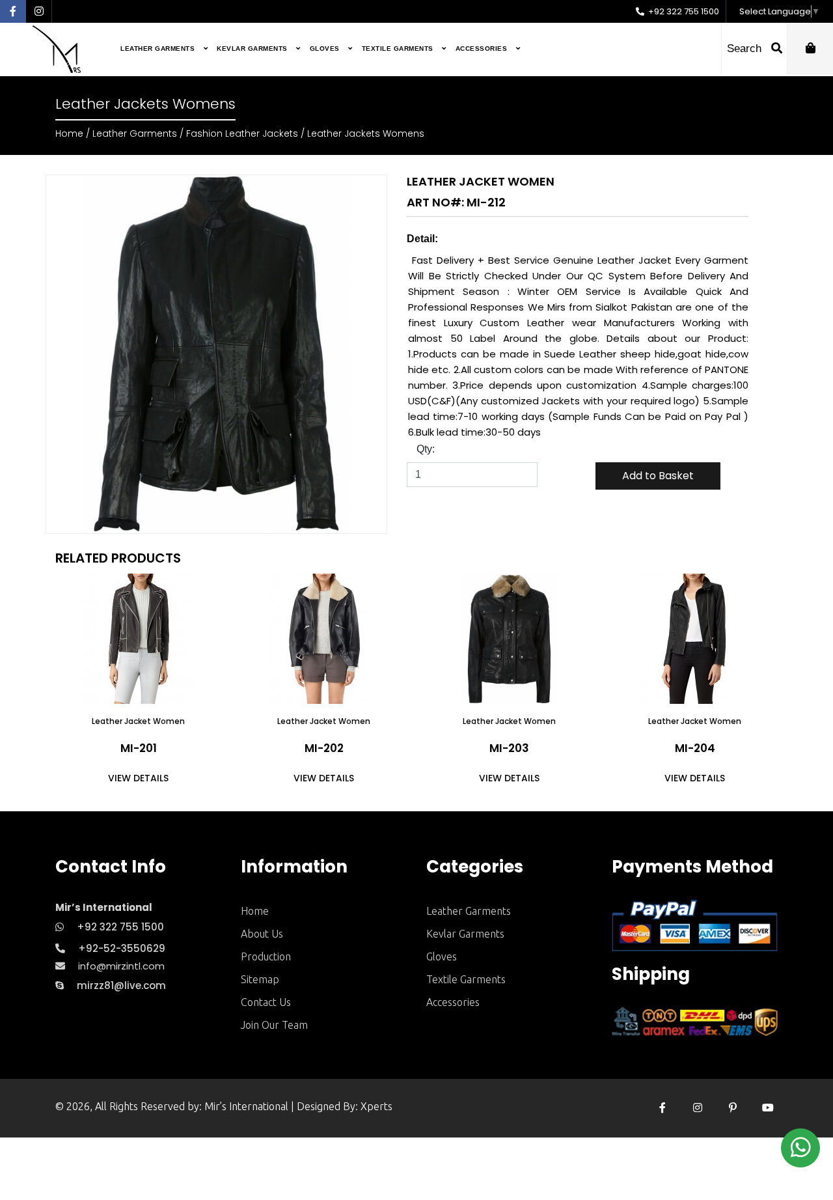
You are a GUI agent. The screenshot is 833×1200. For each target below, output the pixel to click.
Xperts (376, 1106)
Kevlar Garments (253, 48)
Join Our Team (274, 1025)
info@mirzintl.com (121, 966)
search (746, 48)
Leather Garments (158, 48)
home (255, 911)
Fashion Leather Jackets (242, 133)
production (266, 956)
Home (69, 133)
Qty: (425, 448)
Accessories (483, 48)
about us (262, 934)
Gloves (326, 48)
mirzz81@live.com (121, 985)
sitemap (260, 979)
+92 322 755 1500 (682, 11)
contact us (266, 1002)
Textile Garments (399, 48)
